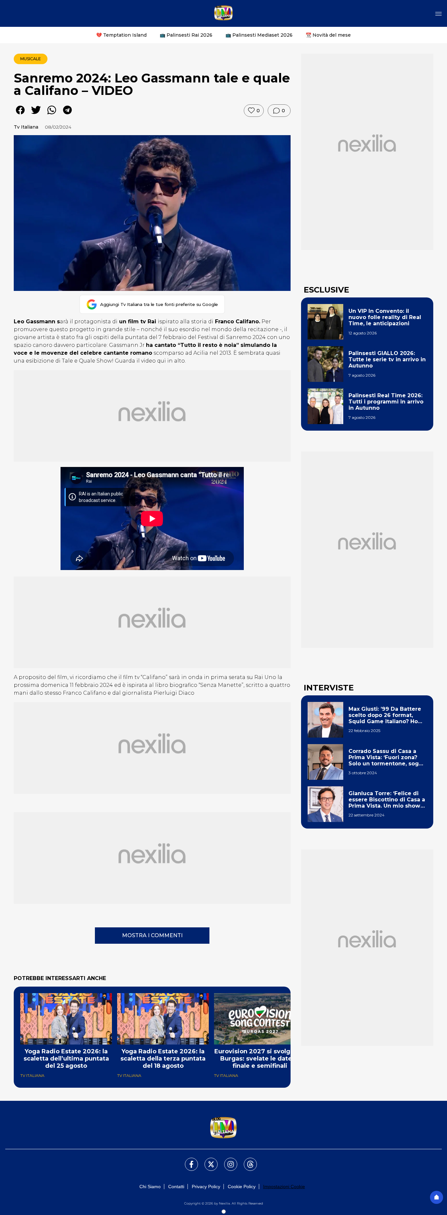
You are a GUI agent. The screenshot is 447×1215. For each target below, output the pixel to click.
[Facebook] (187, 1160)
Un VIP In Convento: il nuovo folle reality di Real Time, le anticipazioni (385, 317)
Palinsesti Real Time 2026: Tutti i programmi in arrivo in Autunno (386, 401)
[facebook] (20, 115)
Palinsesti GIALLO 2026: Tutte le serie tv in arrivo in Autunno (387, 359)
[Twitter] (207, 1160)
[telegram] (67, 115)
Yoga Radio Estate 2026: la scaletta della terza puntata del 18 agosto (163, 1058)
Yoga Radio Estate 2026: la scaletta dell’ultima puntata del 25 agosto (66, 1058)
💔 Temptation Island (121, 35)
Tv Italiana (26, 127)
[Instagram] (226, 1160)
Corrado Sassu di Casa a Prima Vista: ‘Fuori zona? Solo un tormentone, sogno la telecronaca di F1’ (387, 757)
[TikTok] (246, 1160)
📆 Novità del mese (328, 35)
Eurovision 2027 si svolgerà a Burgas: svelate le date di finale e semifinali (259, 1058)
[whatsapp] (51, 115)
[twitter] (36, 115)
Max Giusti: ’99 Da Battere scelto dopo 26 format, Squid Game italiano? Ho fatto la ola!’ (385, 715)
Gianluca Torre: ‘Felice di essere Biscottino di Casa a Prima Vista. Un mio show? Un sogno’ (387, 799)
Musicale (30, 58)
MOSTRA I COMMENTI (152, 935)
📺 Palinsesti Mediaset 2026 (259, 35)
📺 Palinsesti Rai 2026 (186, 35)
